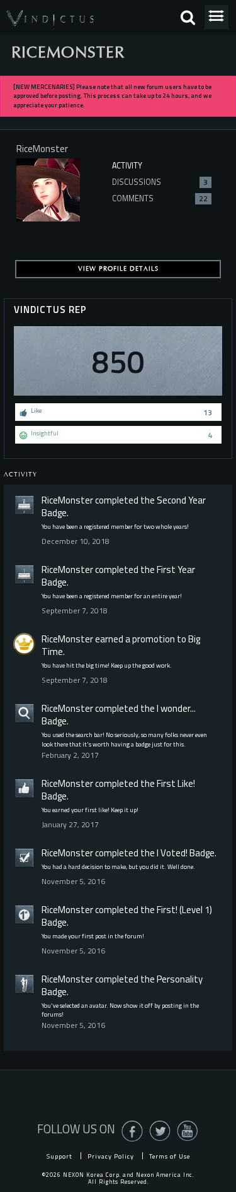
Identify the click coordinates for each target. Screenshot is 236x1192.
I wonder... (176, 708)
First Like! (176, 783)
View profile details (118, 269)
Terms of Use (169, 1156)
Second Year (181, 500)
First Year (176, 569)
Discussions (160, 182)
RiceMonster (67, 500)
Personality (180, 979)
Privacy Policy (110, 1156)
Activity (127, 166)
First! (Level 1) (184, 909)
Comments (160, 198)
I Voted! (172, 853)
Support (59, 1156)
